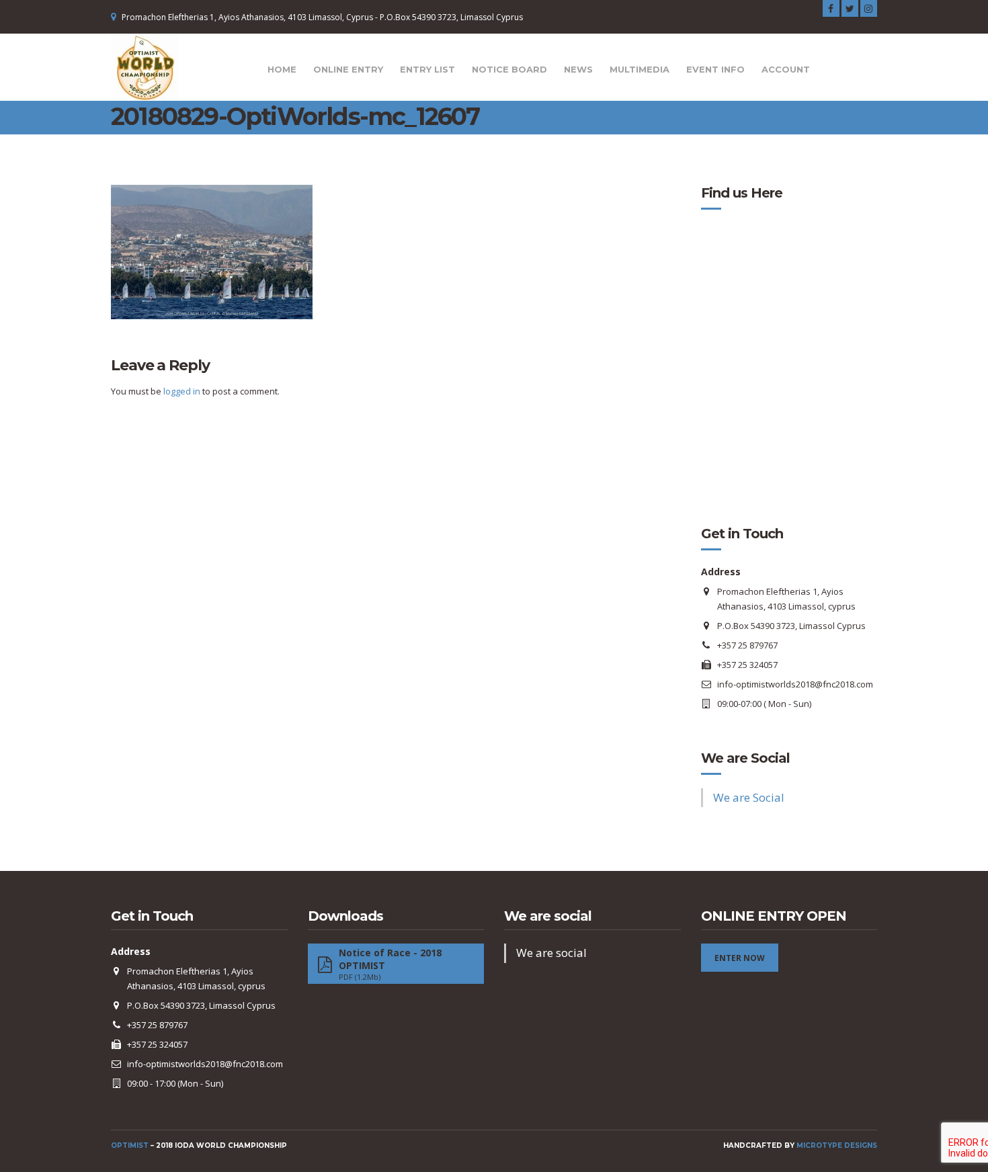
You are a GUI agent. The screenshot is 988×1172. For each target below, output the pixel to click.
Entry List (427, 69)
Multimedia (639, 69)
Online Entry (348, 69)
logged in (181, 391)
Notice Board (509, 69)
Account (785, 69)
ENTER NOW (739, 958)
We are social (547, 916)
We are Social (745, 758)
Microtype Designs (836, 1145)
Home (281, 69)
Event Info (715, 69)
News (578, 69)
